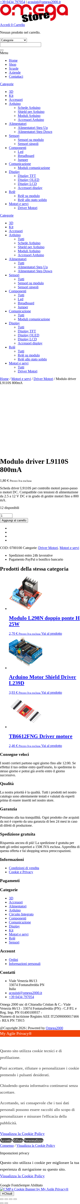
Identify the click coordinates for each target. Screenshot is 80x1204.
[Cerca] (2, 50)
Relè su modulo (29, 196)
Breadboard (26, 156)
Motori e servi (18, 204)
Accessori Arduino (31, 120)
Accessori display (30, 188)
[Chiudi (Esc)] (15, 1199)
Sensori (14, 136)
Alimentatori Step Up (33, 128)
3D (11, 92)
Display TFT (27, 176)
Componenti (17, 148)
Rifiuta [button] (17, 1140)
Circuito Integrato (21, 914)
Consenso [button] (7, 1145)
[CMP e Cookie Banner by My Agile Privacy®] (34, 1189)
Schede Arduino (29, 108)
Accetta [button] (6, 1140)
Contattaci (16, 76)
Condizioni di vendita (24, 868)
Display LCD (27, 184)
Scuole (13, 68)
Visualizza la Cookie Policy (22, 1133)
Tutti (21, 239)
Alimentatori (17, 124)
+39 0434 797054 (12, 2)
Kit (11, 96)
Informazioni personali (24, 964)
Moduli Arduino (29, 116)
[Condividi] (10, 1199)
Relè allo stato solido (32, 200)
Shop (12, 64)
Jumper (23, 160)
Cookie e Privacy (21, 872)
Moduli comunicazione (34, 168)
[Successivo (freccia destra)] (6, 1203)
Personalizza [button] (33, 1140)
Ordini (13, 960)
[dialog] (40, 1087)
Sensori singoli (28, 144)
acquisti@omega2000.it (44, 2)
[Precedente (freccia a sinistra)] (2, 1203)
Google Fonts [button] (9, 1185)
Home (13, 60)
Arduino (15, 104)
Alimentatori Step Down (35, 132)
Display (14, 172)
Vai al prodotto (51, 633)
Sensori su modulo (31, 140)
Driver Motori (27, 208)
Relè (12, 192)
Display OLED (28, 180)
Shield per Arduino (31, 112)
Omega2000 (54, 1028)
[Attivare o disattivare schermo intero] (6, 1199)
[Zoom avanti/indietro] (2, 1199)
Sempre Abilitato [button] (31, 1185)
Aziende (15, 72)
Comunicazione (20, 164)
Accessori (16, 100)
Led (20, 152)
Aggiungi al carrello (14, 520)
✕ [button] (1, 1040)
